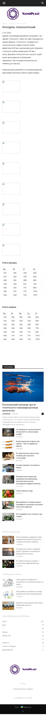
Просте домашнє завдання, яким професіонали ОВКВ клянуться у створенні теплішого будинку (29, 539)
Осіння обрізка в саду (24, 491)
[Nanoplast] (23, 13)
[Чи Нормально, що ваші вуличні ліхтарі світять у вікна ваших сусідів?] (8, 432)
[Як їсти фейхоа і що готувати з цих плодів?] (8, 517)
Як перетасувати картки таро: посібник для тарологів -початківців (27, 455)
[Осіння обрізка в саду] (8, 494)
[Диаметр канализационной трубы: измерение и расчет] (8, 606)
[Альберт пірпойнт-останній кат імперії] (8, 468)
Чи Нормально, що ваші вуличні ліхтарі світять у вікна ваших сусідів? (28, 432)
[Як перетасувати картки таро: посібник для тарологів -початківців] (8, 456)
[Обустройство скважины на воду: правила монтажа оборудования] (8, 594)
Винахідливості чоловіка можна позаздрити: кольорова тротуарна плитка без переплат (29, 504)
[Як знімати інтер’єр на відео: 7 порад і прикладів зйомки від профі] (8, 564)
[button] (4, 3)
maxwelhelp (6, 414)
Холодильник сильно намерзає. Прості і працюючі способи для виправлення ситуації (28, 551)
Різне (17, 707)
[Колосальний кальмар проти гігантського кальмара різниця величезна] (23, 387)
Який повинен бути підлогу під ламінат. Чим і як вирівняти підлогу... (27, 443)
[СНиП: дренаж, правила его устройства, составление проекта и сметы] (8, 582)
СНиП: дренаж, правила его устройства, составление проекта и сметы (29, 582)
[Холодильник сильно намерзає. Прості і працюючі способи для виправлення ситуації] (8, 552)
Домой (4, 24)
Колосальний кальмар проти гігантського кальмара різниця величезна (20, 407)
